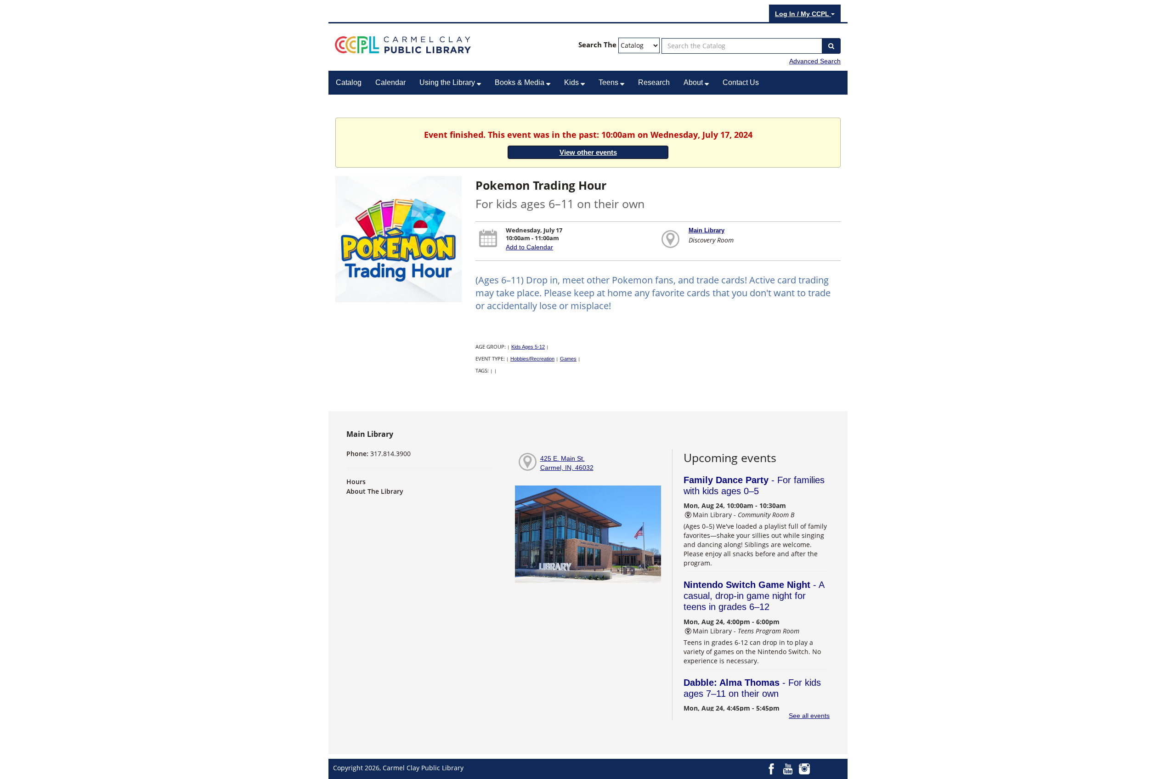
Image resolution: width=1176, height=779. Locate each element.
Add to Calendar (529, 247)
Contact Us (741, 82)
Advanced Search (815, 61)
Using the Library (448, 82)
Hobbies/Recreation (532, 358)
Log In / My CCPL (803, 13)
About (694, 82)
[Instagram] (804, 768)
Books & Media (520, 82)
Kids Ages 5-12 (528, 347)
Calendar (390, 82)
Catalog (349, 82)
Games (568, 358)
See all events (809, 715)
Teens (609, 82)
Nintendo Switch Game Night (754, 596)
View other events (588, 152)
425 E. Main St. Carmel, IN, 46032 (567, 463)
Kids (572, 82)
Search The (597, 45)
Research (654, 82)
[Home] (403, 44)
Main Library (706, 230)
